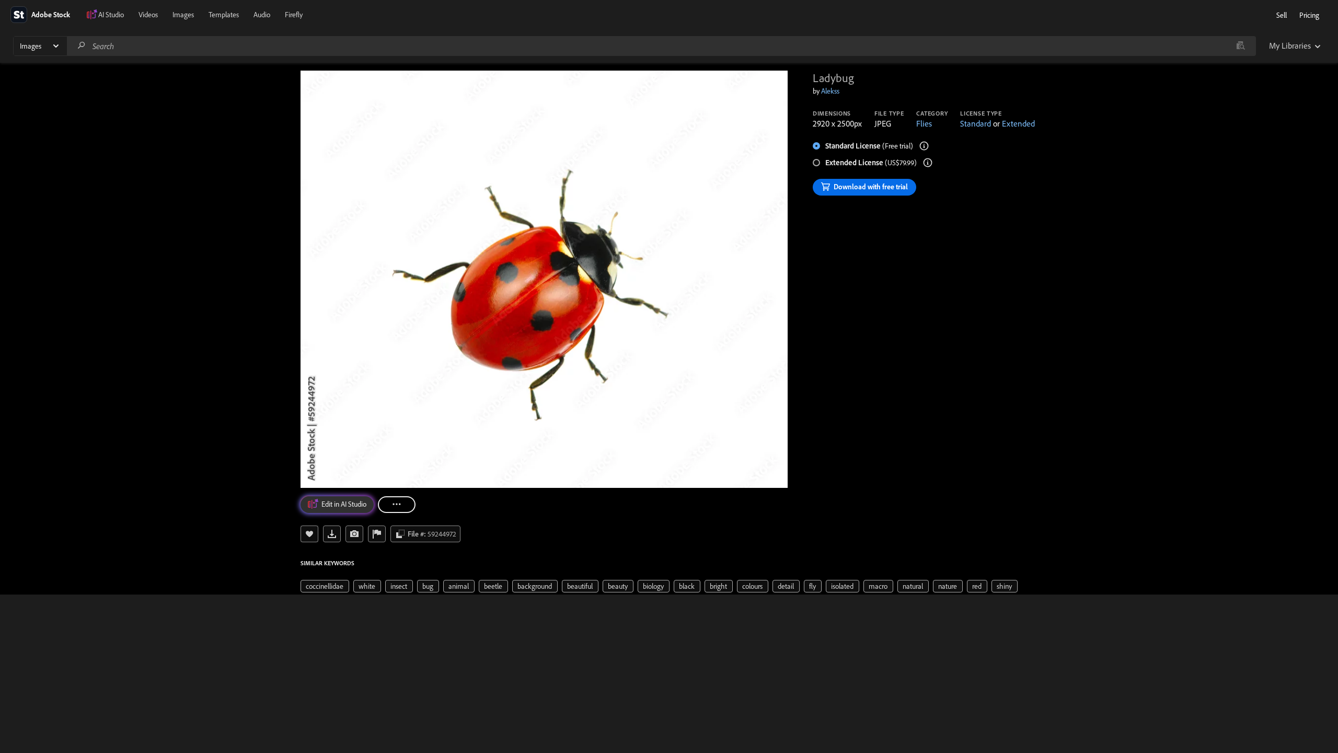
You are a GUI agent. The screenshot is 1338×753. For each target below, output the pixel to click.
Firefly (294, 14)
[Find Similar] (354, 534)
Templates (224, 14)
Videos (148, 14)
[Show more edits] (397, 504)
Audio (261, 14)
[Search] (81, 45)
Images (183, 14)
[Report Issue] (377, 534)
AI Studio (111, 14)
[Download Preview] (332, 534)
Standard (975, 123)
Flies (924, 123)
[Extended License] (928, 162)
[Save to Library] (309, 534)
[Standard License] (924, 146)
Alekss (830, 91)
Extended (1018, 123)
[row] (325, 586)
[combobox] (661, 46)
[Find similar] (1240, 46)
